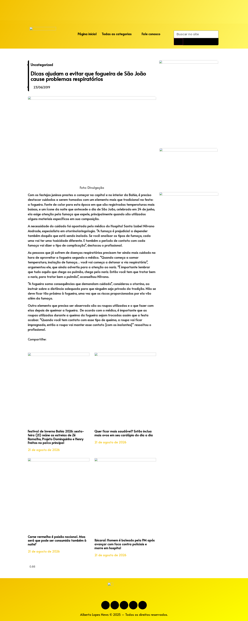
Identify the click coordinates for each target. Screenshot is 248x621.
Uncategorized (42, 64)
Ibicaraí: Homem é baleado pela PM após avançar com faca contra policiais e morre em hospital (124, 544)
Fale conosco (151, 34)
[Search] (178, 41)
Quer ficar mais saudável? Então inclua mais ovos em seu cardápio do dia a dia (123, 433)
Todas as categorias (117, 34)
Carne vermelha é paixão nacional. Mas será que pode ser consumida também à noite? (57, 540)
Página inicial (87, 34)
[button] (29, 344)
